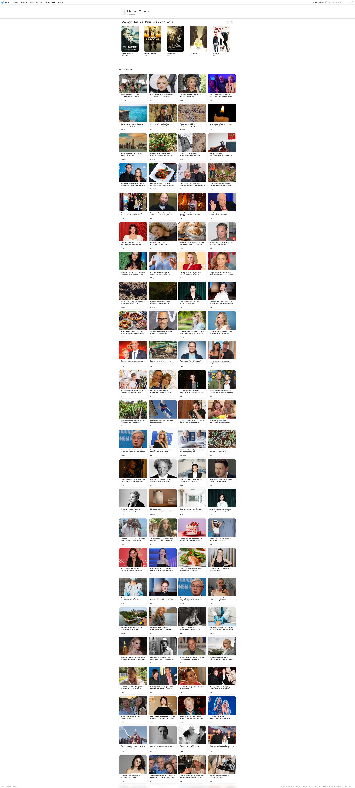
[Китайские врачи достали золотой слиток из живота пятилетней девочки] (133, 591)
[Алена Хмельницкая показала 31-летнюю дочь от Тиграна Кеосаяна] (163, 740)
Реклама (15, 786)
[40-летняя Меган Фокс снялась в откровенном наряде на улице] (133, 266)
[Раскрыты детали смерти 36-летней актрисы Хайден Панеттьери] (192, 266)
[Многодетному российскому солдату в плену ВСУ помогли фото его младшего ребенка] (133, 88)
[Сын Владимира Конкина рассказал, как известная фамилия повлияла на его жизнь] (222, 206)
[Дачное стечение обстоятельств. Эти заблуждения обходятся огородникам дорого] (222, 177)
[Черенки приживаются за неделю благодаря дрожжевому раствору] (133, 414)
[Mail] (2, 2)
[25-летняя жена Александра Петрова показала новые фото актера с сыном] (222, 355)
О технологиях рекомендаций (294, 786)
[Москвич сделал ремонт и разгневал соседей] (222, 769)
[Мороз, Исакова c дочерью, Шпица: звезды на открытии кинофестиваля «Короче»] (222, 680)
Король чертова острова (127, 54)
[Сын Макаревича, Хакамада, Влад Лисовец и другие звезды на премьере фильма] (192, 384)
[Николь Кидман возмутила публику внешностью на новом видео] (222, 651)
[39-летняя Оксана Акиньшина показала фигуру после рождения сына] (222, 591)
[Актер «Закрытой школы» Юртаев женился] (133, 710)
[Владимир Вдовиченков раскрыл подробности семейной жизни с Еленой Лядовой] (133, 177)
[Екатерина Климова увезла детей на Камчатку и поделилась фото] (163, 710)
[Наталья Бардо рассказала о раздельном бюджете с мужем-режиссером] (222, 384)
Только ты (193, 54)
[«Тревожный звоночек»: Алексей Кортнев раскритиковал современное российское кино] (192, 651)
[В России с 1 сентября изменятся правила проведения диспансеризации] (192, 443)
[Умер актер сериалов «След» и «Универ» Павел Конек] (222, 473)
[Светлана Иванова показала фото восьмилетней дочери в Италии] (192, 769)
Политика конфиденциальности (311, 786)
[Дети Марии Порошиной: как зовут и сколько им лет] (192, 88)
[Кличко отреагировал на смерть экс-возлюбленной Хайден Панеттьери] (133, 355)
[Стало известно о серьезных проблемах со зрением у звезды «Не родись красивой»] (222, 266)
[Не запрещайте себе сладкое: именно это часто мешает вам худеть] (192, 532)
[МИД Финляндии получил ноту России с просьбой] (163, 414)
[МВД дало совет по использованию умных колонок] (163, 503)
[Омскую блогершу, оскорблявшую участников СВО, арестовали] (222, 147)
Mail (3, 786)
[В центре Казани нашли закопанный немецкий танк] (192, 147)
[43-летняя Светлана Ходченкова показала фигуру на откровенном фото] (133, 651)
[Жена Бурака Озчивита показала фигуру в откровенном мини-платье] (192, 206)
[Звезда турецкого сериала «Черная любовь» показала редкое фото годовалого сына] (133, 562)
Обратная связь (347, 786)
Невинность (171, 54)
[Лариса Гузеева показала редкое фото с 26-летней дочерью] (133, 206)
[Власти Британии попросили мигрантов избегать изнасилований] (133, 147)
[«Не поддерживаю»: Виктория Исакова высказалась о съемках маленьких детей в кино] (163, 591)
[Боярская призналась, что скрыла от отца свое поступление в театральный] (192, 295)
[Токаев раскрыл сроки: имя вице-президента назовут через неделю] (192, 591)
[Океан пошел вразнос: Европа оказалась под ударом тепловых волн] (133, 118)
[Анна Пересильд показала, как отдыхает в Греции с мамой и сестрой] (163, 532)
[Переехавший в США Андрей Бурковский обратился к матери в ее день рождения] (192, 355)
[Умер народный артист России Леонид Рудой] (222, 118)
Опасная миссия (150, 54)
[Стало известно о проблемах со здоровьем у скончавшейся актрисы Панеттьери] (163, 88)
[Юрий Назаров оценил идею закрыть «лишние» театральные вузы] (192, 710)
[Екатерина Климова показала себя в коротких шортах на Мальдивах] (222, 532)
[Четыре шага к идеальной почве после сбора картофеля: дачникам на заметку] (133, 295)
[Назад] (227, 22)
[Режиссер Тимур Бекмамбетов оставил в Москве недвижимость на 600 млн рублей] (163, 206)
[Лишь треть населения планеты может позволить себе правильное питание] (192, 562)
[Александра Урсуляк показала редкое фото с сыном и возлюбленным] (192, 473)
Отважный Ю (217, 54)
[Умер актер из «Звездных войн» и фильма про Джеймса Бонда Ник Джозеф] (163, 769)
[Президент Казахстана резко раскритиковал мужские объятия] (133, 443)
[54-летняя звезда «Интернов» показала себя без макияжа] (133, 680)
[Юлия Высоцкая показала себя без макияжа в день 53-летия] (222, 325)
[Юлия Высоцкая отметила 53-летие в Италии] (222, 562)
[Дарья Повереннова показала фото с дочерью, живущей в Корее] (222, 503)
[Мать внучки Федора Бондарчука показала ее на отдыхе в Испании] (222, 740)
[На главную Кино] (7, 2)
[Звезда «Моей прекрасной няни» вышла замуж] (192, 680)
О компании (9, 786)
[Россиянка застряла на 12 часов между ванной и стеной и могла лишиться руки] (222, 621)
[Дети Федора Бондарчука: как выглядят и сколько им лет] (163, 325)
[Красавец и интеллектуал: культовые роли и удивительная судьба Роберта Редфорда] (163, 651)
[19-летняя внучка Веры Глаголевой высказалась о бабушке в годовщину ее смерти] (222, 414)
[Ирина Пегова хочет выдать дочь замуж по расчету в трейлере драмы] (133, 473)
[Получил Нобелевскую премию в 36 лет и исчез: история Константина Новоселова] (192, 414)
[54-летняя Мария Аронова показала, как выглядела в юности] (133, 503)
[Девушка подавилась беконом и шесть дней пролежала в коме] (192, 503)
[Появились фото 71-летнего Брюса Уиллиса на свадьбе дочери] (192, 740)
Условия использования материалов (332, 786)
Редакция (281, 786)
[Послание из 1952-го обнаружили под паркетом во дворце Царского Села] (192, 118)
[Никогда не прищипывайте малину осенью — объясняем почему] (163, 147)
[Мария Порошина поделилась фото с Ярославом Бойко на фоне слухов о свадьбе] (222, 88)
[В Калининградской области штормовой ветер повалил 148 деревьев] (133, 621)
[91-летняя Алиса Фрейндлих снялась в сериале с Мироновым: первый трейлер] (163, 118)
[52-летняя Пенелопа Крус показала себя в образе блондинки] (133, 769)
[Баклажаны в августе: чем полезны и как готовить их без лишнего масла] (163, 177)
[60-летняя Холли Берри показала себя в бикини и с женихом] (133, 532)
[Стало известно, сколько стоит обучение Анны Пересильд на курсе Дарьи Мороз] (163, 562)
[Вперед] (232, 22)
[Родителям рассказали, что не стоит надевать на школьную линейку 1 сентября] (133, 384)
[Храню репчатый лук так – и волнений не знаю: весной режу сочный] (163, 355)
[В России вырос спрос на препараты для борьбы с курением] (163, 266)
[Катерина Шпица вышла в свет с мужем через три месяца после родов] (222, 295)
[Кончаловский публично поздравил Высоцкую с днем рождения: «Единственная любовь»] (163, 384)
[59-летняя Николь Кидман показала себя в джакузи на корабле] (163, 621)
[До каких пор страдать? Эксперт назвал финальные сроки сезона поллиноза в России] (192, 325)
